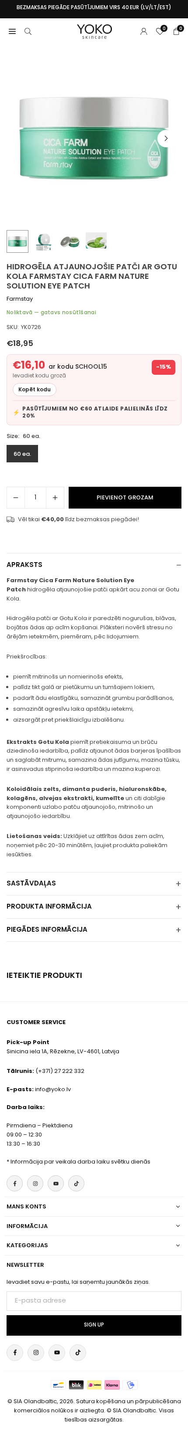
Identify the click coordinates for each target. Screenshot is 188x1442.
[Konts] (144, 32)
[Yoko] (94, 30)
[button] (166, 138)
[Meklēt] (28, 32)
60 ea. (22, 454)
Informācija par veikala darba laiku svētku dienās (80, 1161)
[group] (94, 138)
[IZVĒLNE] (12, 32)
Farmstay (20, 299)
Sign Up (94, 1324)
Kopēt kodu (34, 389)
